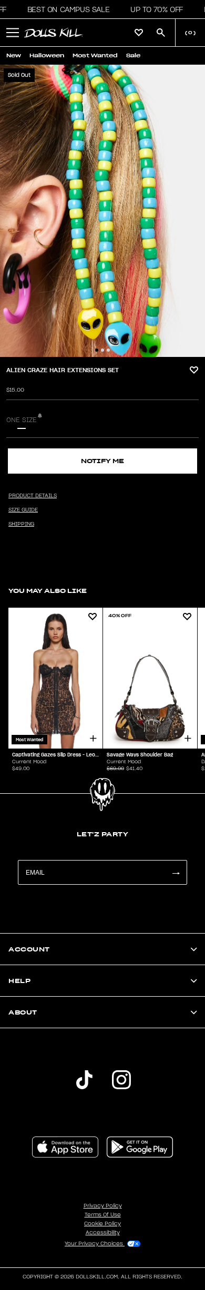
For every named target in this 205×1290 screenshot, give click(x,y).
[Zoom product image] (102, 211)
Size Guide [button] (23, 510)
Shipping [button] (21, 524)
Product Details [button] (32, 495)
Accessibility (103, 1232)
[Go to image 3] (108, 350)
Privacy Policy (103, 1206)
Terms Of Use (103, 1214)
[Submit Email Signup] (175, 872)
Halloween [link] (46, 55)
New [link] (13, 55)
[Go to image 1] (96, 350)
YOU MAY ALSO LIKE (47, 591)
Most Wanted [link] (95, 55)
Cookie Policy (102, 1223)
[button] (65, 9)
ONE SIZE (21, 420)
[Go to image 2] (102, 350)
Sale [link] (133, 55)
